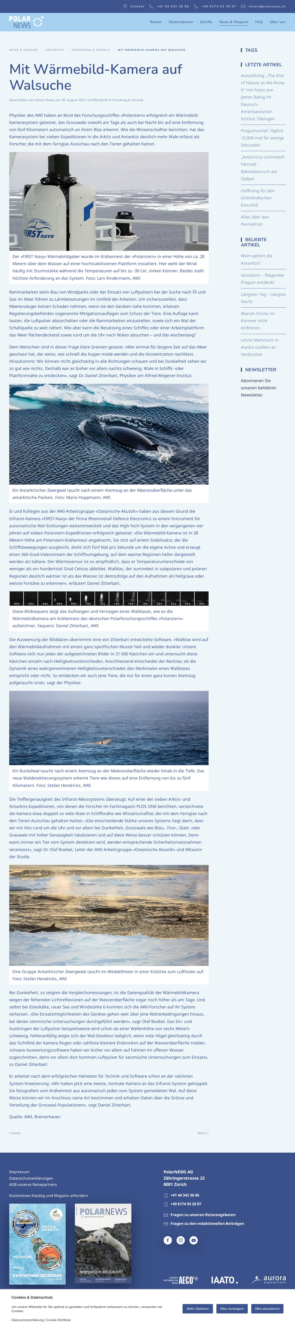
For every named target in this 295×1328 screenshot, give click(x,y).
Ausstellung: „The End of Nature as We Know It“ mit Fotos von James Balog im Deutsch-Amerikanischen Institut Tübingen (262, 97)
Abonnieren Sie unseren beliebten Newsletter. (258, 388)
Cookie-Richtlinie (58, 1320)
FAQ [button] (259, 22)
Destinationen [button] (181, 22)
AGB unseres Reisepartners (33, 1184)
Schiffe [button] (206, 22)
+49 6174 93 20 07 (218, 6)
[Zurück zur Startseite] (26, 22)
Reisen (156, 22)
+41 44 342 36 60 (173, 6)
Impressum (19, 1171)
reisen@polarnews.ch (267, 6)
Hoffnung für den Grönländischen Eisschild (257, 198)
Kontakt (137, 6)
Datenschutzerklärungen (31, 1178)
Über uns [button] (278, 22)
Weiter (201, 1133)
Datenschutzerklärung (28, 1320)
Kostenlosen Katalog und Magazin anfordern (48, 1195)
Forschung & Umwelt (127, 100)
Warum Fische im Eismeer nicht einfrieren (258, 320)
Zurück (16, 1133)
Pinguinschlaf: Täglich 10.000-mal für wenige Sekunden (262, 138)
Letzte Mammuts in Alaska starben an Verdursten (260, 347)
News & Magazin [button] (233, 22)
